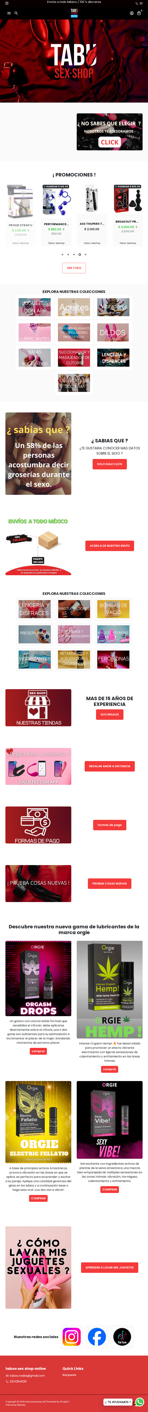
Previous (9, 215)
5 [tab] (85, 254)
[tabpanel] (20, 214)
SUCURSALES (110, 714)
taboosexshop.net (35, 1401)
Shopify (64, 1401)
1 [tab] (62, 254)
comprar (38, 1051)
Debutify (21, 1404)
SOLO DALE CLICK (109, 464)
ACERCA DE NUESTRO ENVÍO (110, 546)
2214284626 (16, 1381)
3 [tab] (74, 254)
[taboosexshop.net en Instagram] (6, 3)
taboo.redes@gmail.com (25, 1376)
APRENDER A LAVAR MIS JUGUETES (110, 1267)
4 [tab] (79, 254)
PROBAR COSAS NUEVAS (109, 883)
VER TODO (74, 268)
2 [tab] (68, 254)
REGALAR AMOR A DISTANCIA (109, 766)
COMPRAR (38, 1198)
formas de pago (110, 825)
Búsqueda (69, 1375)
